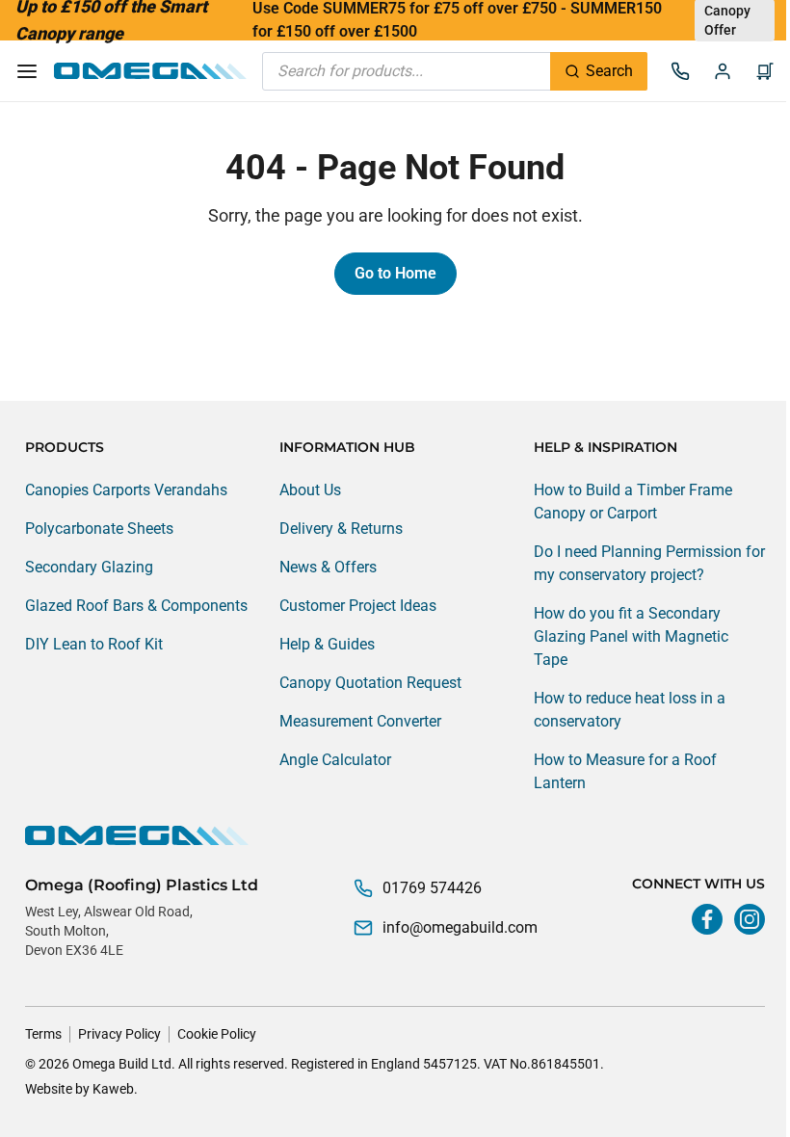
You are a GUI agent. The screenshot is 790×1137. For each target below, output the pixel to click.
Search (609, 71)
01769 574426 (432, 888)
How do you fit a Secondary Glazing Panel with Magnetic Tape (631, 636)
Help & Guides (327, 644)
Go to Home (395, 273)
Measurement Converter (360, 721)
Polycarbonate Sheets (99, 528)
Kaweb (113, 1089)
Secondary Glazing (89, 567)
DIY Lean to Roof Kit (94, 644)
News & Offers (328, 567)
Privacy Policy (119, 1034)
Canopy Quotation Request (370, 683)
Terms (43, 1034)
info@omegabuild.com (460, 927)
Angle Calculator (335, 760)
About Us (310, 490)
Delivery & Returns (341, 528)
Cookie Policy (216, 1034)
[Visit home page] (395, 835)
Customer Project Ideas (357, 605)
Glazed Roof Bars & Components (136, 605)
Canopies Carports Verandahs (126, 490)
